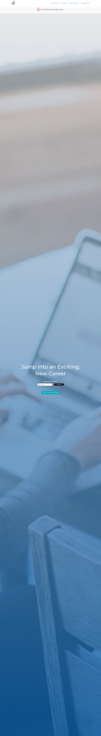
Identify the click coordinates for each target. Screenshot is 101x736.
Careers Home (55, 3)
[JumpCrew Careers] (13, 3)
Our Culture (64, 3)
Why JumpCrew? (74, 3)
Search (59, 384)
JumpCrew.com (85, 3)
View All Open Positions (51, 392)
